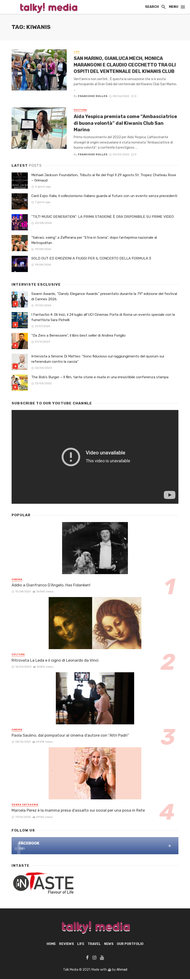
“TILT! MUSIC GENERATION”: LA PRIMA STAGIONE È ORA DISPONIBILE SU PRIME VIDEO (102, 217)
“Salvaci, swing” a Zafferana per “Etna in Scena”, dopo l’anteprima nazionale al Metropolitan (94, 240)
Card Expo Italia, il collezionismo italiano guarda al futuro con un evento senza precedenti (104, 196)
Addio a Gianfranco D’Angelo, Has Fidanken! (51, 585)
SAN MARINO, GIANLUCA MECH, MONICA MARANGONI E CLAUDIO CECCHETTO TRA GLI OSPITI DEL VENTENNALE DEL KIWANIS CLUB (125, 65)
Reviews (66, 944)
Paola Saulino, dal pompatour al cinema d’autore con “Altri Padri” (70, 735)
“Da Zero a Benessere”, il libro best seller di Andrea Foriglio (78, 335)
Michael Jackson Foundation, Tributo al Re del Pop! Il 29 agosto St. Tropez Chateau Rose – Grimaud (103, 177)
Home (51, 944)
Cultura (80, 110)
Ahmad (122, 970)
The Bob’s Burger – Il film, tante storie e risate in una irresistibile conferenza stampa (99, 377)
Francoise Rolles (93, 96)
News (109, 944)
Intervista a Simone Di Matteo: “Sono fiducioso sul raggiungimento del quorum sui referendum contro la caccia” (97, 359)
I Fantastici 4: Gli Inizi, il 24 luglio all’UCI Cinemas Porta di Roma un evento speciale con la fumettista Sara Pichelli (103, 317)
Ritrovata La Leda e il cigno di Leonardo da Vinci (55, 660)
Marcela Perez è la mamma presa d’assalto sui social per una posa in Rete (78, 810)
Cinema (17, 579)
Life (77, 51)
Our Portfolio (130, 944)
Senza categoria (25, 804)
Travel (94, 944)
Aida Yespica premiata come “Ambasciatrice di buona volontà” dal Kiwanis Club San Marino (125, 123)
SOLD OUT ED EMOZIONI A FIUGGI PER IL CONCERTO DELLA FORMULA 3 (91, 258)
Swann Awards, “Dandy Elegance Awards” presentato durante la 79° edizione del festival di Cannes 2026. (104, 296)
